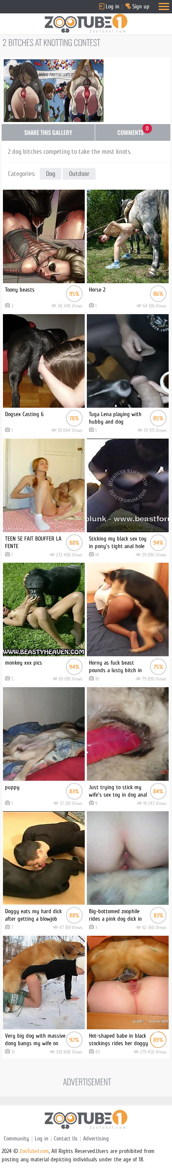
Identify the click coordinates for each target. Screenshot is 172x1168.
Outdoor (79, 174)
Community (16, 1138)
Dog (50, 174)
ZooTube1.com (34, 1151)
